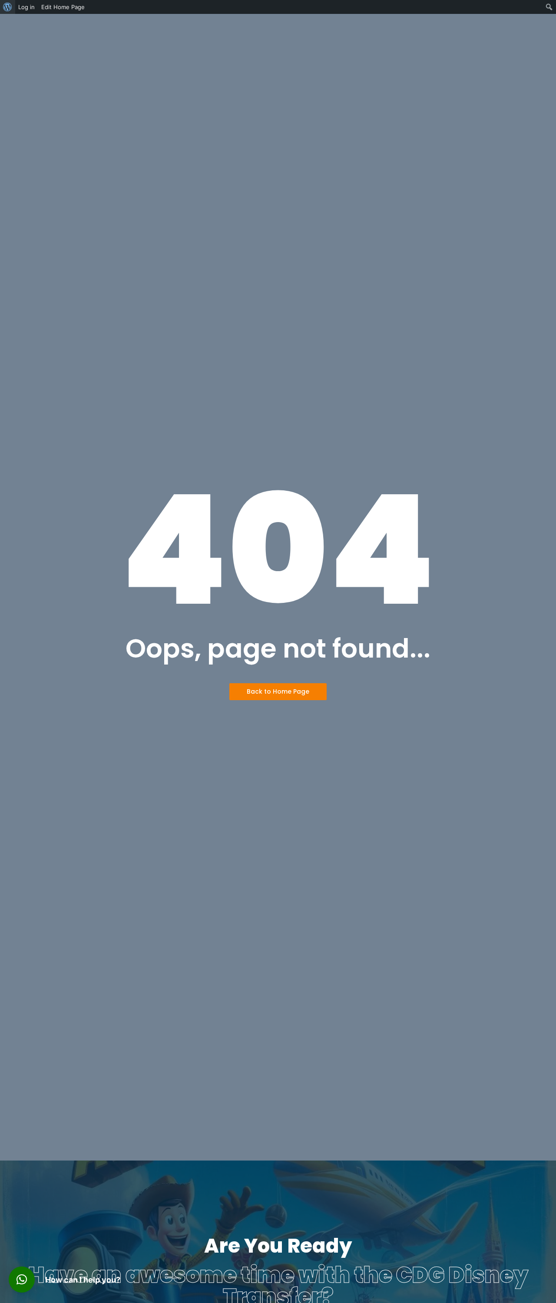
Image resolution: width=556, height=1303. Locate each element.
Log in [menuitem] (26, 6)
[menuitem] (7, 7)
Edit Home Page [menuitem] (63, 6)
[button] (22, 1280)
